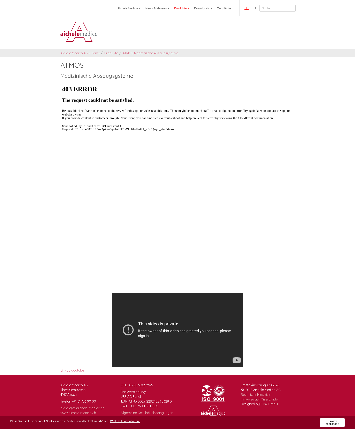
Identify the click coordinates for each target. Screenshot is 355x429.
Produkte (180, 8)
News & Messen (156, 8)
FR (254, 8)
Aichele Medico (128, 8)
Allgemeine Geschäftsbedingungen (147, 413)
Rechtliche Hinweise (255, 394)
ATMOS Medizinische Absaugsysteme (151, 53)
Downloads (202, 8)
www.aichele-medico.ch (78, 413)
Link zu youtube (72, 370)
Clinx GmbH (269, 404)
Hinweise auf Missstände (259, 399)
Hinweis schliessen (332, 422)
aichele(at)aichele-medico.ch (82, 408)
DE (246, 8)
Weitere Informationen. (125, 421)
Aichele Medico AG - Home (80, 53)
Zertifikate (224, 8)
